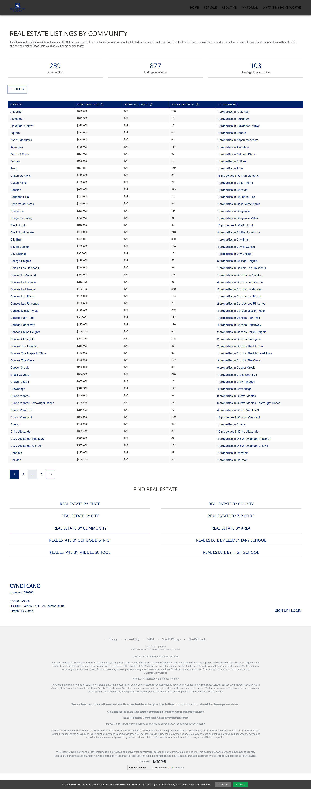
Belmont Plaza (19, 154)
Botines (15, 161)
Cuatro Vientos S (21, 417)
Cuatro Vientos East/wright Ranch (32, 403)
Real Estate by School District (80, 540)
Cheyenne (17, 211)
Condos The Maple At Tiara (28, 353)
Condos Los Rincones (24, 303)
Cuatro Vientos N (21, 410)
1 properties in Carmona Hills (236, 197)
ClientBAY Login (171, 639)
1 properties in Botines (231, 161)
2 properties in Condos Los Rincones (241, 303)
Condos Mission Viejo (24, 310)
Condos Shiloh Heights (25, 332)
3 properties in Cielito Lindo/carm (238, 232)
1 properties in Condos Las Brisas (239, 296)
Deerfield (16, 452)
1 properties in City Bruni (233, 239)
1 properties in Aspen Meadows (237, 140)
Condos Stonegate (22, 339)
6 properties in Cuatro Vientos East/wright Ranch (248, 403)
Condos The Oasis (22, 360)
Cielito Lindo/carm (22, 232)
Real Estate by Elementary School (231, 540)
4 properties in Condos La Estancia (240, 282)
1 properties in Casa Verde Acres (238, 204)
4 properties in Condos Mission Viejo (241, 310)
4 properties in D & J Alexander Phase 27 (244, 438)
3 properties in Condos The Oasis (239, 360)
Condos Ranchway (22, 325)
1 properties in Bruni (230, 168)
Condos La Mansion (23, 289)
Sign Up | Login (288, 610)
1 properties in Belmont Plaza (236, 154)
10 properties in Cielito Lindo (235, 225)
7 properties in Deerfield (232, 452)
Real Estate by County (231, 503)
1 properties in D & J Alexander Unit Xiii (242, 445)
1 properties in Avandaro (233, 147)
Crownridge (17, 389)
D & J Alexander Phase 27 (27, 438)
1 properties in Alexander (233, 118)
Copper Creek (19, 367)
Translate (179, 767)
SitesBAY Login (197, 639)
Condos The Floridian (24, 346)
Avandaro (16, 147)
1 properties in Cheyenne (233, 211)
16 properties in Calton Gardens (238, 175)
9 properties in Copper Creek (236, 367)
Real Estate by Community (80, 528)
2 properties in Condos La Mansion (240, 289)
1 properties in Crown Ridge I (236, 381)
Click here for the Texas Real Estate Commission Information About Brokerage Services (155, 711)
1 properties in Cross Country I (237, 374)
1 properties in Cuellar (231, 424)
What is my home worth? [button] (282, 7)
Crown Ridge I (19, 381)
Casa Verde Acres (22, 204)
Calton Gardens (20, 175)
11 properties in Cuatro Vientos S (238, 417)
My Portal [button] (250, 7)
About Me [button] (229, 7)
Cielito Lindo (18, 225)
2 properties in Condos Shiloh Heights (241, 332)
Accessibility (132, 639)
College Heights (20, 261)
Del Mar (15, 460)
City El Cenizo (19, 246)
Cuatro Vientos (20, 396)
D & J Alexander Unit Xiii (26, 445)
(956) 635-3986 (20, 601)
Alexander (16, 118)
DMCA (151, 639)
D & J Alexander (20, 431)
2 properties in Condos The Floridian (241, 346)
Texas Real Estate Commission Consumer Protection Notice (156, 717)
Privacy (113, 639)
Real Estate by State (80, 503)
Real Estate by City (80, 516)
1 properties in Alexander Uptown (238, 125)
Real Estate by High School (231, 552)
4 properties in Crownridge (234, 389)
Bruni (13, 168)
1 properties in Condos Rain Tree (238, 317)
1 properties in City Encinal (234, 253)
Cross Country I (20, 374)
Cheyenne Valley (21, 218)
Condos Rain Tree (22, 317)
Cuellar (15, 424)
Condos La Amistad (23, 275)
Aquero (15, 133)
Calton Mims (18, 182)
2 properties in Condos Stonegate (239, 339)
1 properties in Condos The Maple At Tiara (244, 353)
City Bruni (16, 239)
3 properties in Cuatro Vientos (236, 396)
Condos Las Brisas (22, 296)
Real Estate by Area (231, 528)
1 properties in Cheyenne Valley (238, 218)
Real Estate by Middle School (80, 552)
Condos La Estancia (23, 282)
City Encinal (18, 253)
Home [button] (194, 7)
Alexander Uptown (22, 125)
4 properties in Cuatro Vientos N (238, 410)
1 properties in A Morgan (233, 111)
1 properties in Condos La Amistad (239, 275)
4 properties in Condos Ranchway (239, 325)
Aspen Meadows (21, 140)
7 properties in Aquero (231, 133)
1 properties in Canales (232, 189)
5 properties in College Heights (237, 261)
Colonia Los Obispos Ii (25, 268)
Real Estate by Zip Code (231, 516)
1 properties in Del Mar (232, 460)
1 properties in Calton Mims (235, 182)
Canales (15, 189)
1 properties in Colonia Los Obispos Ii (241, 268)
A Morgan (16, 111)
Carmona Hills (19, 197)
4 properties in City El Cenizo (236, 246)
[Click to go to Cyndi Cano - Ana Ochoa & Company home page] (17, 7)
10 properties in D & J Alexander (238, 431)
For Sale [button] (210, 7)
